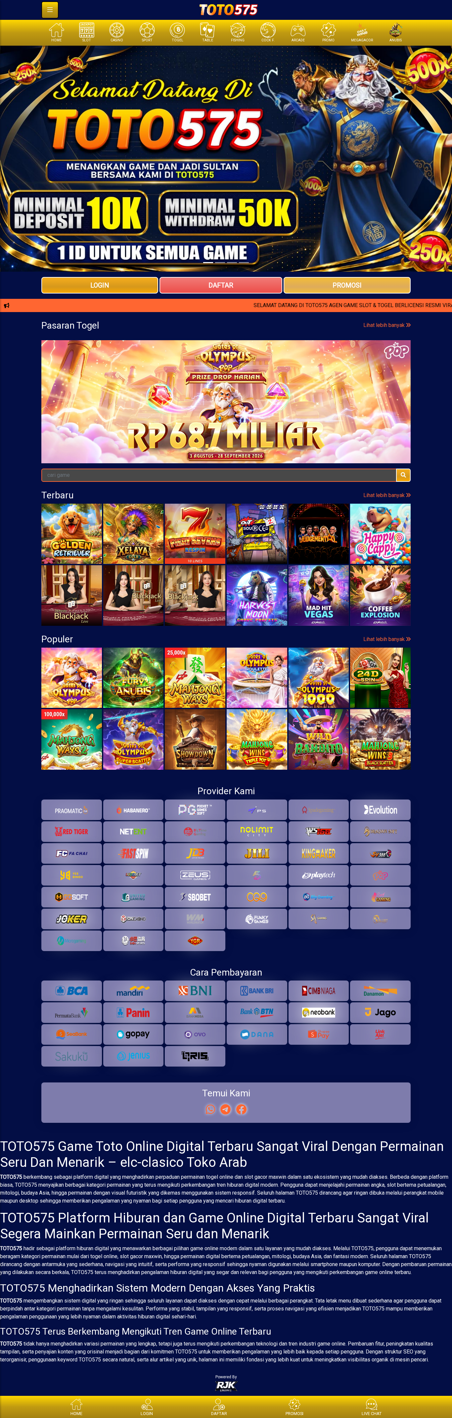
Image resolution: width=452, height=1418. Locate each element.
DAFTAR (220, 285)
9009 (352, 418)
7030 (400, 418)
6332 (256, 418)
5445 (64, 418)
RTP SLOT (226, 351)
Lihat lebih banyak (384, 391)
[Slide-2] (232, 262)
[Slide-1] (220, 262)
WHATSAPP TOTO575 (226, 307)
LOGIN (99, 285)
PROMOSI (347, 285)
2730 (208, 418)
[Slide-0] (208, 262)
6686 (160, 418)
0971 (304, 418)
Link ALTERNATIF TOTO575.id (226, 329)
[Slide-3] (244, 262)
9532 (112, 418)
